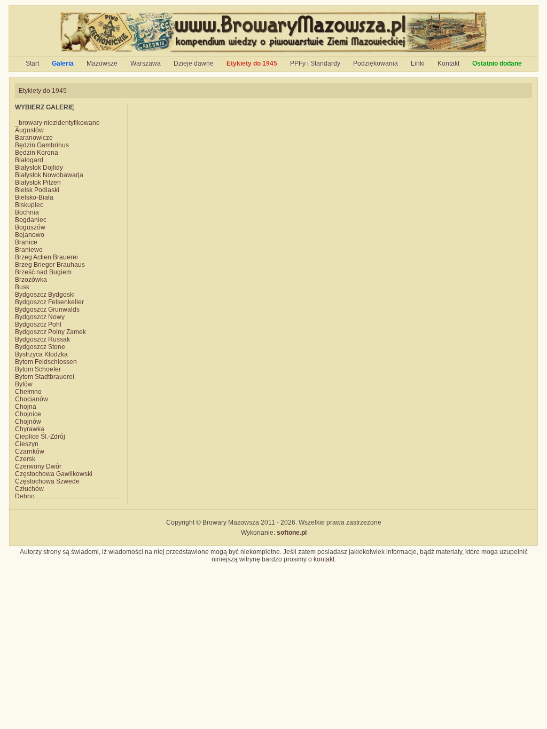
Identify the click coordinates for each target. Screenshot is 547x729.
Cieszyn (26, 444)
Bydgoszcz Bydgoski (45, 294)
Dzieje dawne (194, 63)
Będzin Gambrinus (42, 145)
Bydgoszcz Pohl (38, 324)
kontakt (324, 559)
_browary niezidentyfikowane (57, 122)
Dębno (25, 496)
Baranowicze (34, 137)
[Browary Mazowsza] (273, 52)
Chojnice (28, 414)
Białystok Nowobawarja (49, 175)
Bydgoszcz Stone (40, 347)
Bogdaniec (30, 220)
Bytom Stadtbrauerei (44, 377)
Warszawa (145, 63)
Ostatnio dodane (497, 63)
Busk (22, 287)
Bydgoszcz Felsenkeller (49, 302)
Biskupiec (29, 205)
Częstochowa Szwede (47, 481)
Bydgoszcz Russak (42, 339)
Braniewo (29, 249)
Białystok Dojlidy (39, 167)
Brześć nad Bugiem (43, 272)
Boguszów (30, 227)
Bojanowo (29, 235)
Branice (26, 242)
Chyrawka (29, 429)
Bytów (24, 384)
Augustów (29, 130)
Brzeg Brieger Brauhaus (50, 264)
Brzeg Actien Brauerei (46, 257)
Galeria (63, 63)
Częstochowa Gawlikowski (53, 474)
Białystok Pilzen (38, 182)
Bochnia (27, 212)
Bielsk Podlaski (37, 190)
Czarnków (29, 451)
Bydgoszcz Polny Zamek (50, 332)
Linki (418, 63)
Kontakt (448, 63)
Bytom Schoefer (38, 369)
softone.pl (292, 532)
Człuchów (29, 489)
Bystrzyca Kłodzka (41, 354)
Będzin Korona (36, 152)
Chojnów (28, 421)
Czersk (25, 459)
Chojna (25, 406)
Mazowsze (102, 63)
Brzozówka (31, 279)
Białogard (29, 160)
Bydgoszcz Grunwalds (47, 309)
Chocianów (31, 399)
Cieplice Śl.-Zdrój (40, 436)
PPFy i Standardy (315, 63)
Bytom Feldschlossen (46, 362)
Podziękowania (375, 63)
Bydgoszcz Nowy (40, 317)
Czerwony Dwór (38, 466)
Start (32, 63)
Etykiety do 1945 (251, 63)
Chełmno (28, 391)
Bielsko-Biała (34, 197)
